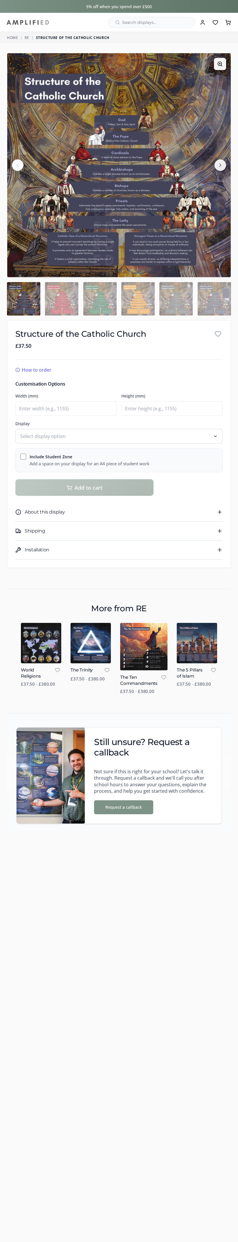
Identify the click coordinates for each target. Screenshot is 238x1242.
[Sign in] (202, 22)
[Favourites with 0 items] (215, 22)
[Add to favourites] (218, 333)
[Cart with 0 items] (228, 22)
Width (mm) (26, 396)
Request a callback (123, 807)
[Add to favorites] (57, 670)
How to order (36, 370)
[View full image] (220, 64)
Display (22, 423)
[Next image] (220, 165)
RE (27, 37)
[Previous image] (18, 165)
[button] (119, 165)
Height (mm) (133, 396)
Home (12, 37)
